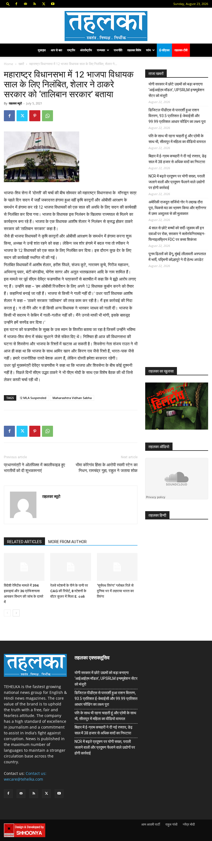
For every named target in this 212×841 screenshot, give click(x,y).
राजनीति (118, 50)
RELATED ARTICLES (24, 542)
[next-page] (16, 613)
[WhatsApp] (47, 115)
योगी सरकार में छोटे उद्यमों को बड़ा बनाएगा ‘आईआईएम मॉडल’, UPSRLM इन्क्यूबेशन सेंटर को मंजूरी (176, 90)
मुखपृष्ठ (42, 50)
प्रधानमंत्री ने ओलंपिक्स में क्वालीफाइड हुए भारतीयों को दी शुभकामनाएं (34, 467)
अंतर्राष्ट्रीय (86, 50)
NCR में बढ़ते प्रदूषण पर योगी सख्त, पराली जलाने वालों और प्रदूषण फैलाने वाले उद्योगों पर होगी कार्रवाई (177, 182)
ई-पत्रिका (164, 50)
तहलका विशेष (134, 50)
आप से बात (56, 50)
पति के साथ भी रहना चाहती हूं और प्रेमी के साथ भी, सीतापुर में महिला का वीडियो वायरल (177, 139)
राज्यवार (101, 50)
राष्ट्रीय (71, 50)
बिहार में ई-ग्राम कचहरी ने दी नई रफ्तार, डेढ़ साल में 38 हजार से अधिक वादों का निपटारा (177, 159)
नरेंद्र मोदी (189, 824)
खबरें (21, 63)
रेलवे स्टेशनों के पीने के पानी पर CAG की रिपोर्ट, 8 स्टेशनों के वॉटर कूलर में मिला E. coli (69, 591)
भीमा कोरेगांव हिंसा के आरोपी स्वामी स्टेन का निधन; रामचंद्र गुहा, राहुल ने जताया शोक (106, 467)
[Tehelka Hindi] (106, 26)
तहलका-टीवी (180, 50)
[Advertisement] (178, 321)
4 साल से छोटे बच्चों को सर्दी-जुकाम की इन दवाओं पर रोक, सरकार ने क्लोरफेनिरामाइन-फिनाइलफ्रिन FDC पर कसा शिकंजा (177, 234)
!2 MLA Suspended (33, 398)
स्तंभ (148, 50)
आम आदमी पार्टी (150, 824)
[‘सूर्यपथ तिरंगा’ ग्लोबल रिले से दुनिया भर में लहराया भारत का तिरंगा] (117, 567)
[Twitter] (43, 4)
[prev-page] (7, 613)
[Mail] (25, 4)
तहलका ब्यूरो (15, 103)
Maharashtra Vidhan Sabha (72, 398)
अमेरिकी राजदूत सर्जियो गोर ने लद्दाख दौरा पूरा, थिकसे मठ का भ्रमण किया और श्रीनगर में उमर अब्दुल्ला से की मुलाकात (177, 208)
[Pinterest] (34, 115)
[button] (8, 4)
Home (8, 63)
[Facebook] (16, 4)
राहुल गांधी (171, 824)
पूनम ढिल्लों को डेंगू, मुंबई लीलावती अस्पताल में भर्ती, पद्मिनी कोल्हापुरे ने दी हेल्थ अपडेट (177, 257)
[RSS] (34, 4)
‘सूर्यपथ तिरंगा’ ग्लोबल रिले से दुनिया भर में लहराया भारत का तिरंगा (115, 591)
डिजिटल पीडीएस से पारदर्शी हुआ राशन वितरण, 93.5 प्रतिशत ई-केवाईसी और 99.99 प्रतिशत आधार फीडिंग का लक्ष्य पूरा (177, 116)
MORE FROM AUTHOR (67, 542)
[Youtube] (53, 4)
